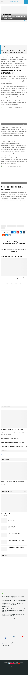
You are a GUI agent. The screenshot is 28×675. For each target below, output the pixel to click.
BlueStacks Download (13, 519)
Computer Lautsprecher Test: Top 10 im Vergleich (12, 429)
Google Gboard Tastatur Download (16, 547)
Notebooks (4, 626)
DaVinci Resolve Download (14, 533)
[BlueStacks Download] (4, 520)
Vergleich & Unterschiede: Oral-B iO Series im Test (12, 442)
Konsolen (16, 624)
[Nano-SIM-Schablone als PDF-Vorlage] (4, 542)
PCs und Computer (6, 624)
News (3, 14)
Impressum (16, 666)
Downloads (16, 622)
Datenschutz (10, 666)
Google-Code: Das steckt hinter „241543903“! (12, 278)
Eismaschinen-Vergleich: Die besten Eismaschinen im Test (14, 446)
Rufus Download (11, 526)
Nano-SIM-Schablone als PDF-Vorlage (16, 540)
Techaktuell (5, 18)
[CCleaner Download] (14, 503)
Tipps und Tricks (5, 630)
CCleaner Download (5, 513)
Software (4, 628)
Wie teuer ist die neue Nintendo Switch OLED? (13, 52)
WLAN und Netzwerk (18, 630)
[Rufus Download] (4, 528)
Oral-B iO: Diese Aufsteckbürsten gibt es (10, 438)
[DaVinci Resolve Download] (4, 535)
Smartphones (17, 626)
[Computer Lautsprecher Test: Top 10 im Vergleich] (14, 419)
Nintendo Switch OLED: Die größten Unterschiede (13, 50)
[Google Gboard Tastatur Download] (4, 549)
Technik (15, 628)
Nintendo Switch (7, 14)
